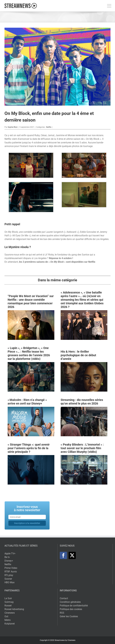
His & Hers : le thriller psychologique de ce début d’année (78, 355)
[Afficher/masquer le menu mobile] (109, 5)
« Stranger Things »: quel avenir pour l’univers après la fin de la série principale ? (29, 448)
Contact (64, 598)
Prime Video (10, 568)
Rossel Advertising (14, 609)
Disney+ (8, 560)
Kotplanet (9, 623)
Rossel (8, 605)
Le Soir (8, 598)
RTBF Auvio (10, 571)
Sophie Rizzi (13, 127)
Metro (7, 620)
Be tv (7, 557)
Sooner (8, 578)
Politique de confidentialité (74, 605)
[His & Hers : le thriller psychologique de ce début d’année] (84, 363)
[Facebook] (63, 555)
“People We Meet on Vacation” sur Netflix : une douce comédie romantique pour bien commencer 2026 (31, 301)
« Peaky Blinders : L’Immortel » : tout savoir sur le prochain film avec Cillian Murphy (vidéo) (82, 448)
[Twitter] (72, 555)
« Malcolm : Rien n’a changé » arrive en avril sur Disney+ (27, 401)
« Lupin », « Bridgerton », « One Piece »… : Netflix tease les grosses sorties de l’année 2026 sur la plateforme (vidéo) (29, 353)
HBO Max (9, 582)
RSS (62, 612)
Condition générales (70, 602)
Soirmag (8, 602)
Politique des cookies (71, 609)
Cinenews (9, 612)
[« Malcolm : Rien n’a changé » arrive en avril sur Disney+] (31, 408)
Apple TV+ (9, 553)
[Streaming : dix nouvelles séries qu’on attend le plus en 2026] (84, 408)
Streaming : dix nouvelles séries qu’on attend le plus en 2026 (82, 401)
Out (6, 616)
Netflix (48, 127)
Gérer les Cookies (69, 616)
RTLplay (8, 575)
